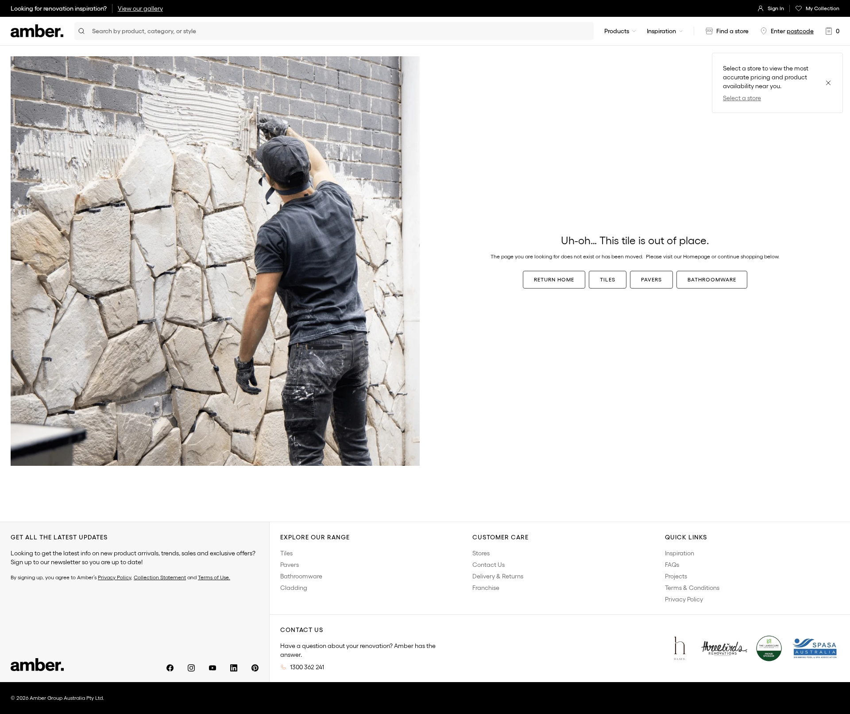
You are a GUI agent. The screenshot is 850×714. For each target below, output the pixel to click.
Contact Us (488, 564)
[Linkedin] (233, 667)
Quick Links (686, 537)
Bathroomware (712, 279)
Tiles (607, 279)
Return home (554, 279)
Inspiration (661, 31)
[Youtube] (212, 667)
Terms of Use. (214, 577)
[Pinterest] (255, 667)
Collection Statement (160, 577)
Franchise (485, 587)
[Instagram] (191, 667)
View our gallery (140, 8)
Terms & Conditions (692, 587)
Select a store (742, 97)
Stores (481, 553)
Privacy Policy (114, 577)
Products (616, 31)
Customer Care (500, 537)
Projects (676, 576)
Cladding (293, 587)
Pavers (651, 279)
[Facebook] (170, 667)
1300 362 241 (307, 667)
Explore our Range (315, 537)
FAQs (672, 564)
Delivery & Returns (497, 576)
